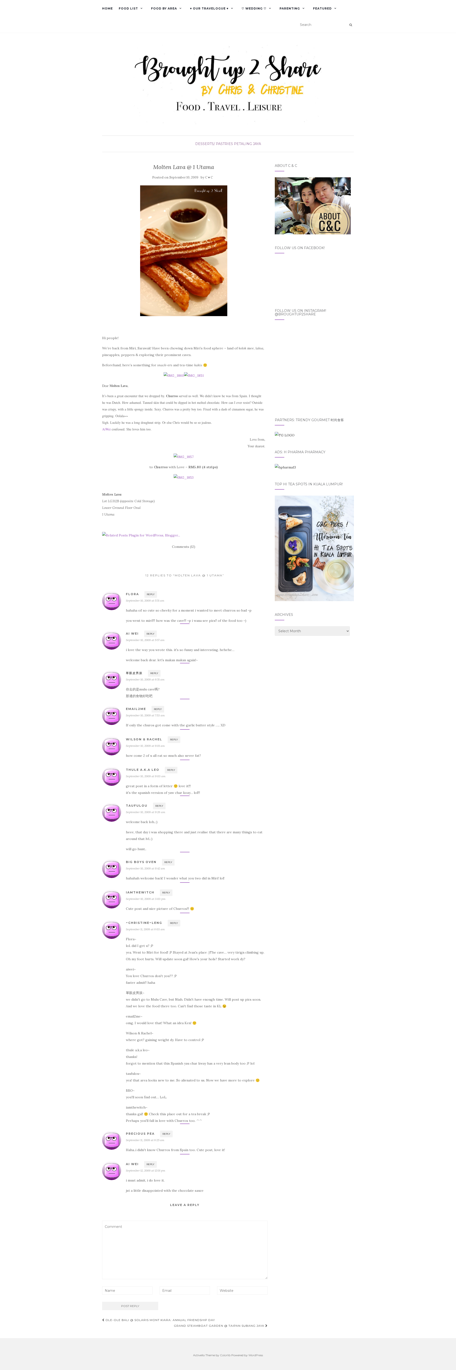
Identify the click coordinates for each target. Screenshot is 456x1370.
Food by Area (164, 8)
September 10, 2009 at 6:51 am (145, 679)
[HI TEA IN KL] (314, 548)
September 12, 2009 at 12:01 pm (145, 1170)
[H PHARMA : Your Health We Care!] (285, 467)
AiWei (106, 429)
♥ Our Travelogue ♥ (209, 8)
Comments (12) (183, 547)
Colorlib (225, 1355)
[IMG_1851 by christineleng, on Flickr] (194, 375)
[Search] (350, 25)
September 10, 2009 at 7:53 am (145, 715)
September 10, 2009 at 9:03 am (146, 776)
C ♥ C (209, 177)
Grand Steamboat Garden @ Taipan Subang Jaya (219, 1325)
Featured (322, 8)
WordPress (255, 1355)
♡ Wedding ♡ (254, 8)
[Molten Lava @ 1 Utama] (183, 250)
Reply (151, 594)
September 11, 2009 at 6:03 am (145, 929)
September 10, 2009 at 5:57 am (145, 640)
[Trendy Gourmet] (284, 435)
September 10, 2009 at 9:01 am (145, 746)
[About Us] (313, 205)
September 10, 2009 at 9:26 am (145, 812)
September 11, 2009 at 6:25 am (145, 1140)
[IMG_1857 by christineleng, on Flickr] (184, 456)
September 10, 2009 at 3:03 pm (146, 899)
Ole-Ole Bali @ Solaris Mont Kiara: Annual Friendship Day (159, 1320)
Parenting (290, 8)
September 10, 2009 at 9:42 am (145, 868)
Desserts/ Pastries (214, 144)
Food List (128, 8)
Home (107, 8)
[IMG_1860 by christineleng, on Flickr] (174, 375)
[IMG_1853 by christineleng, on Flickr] (184, 477)
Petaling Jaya (247, 144)
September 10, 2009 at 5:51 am (145, 600)
